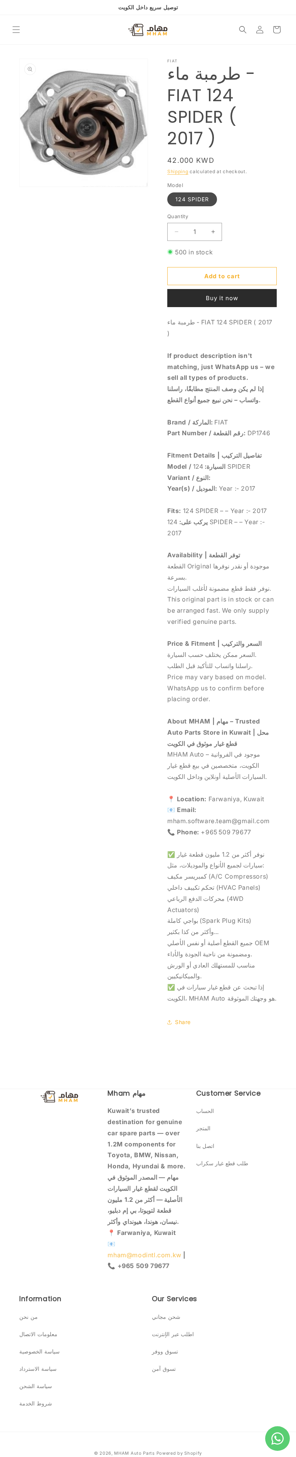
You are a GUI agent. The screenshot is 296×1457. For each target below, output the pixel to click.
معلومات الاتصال (38, 1334)
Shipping (177, 171)
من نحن (28, 1316)
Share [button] (183, 1022)
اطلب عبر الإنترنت (173, 1334)
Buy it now (222, 298)
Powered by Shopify (179, 1453)
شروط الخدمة (35, 1403)
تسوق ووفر (165, 1351)
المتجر (203, 1128)
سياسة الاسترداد (38, 1368)
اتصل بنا (205, 1146)
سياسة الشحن (35, 1386)
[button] (16, 29)
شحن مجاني (166, 1316)
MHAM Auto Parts (134, 1453)
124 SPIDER (192, 199)
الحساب (205, 1111)
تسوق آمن (164, 1368)
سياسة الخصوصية (39, 1351)
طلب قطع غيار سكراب (222, 1163)
